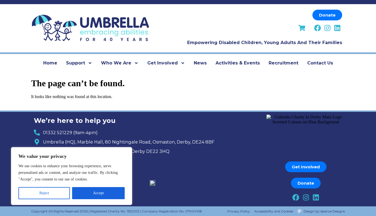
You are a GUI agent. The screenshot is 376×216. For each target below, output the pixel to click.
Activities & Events (238, 63)
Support (75, 63)
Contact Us (320, 63)
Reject (44, 193)
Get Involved (162, 63)
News (200, 63)
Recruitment (283, 63)
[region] (71, 176)
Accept (98, 193)
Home (50, 63)
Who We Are (116, 63)
